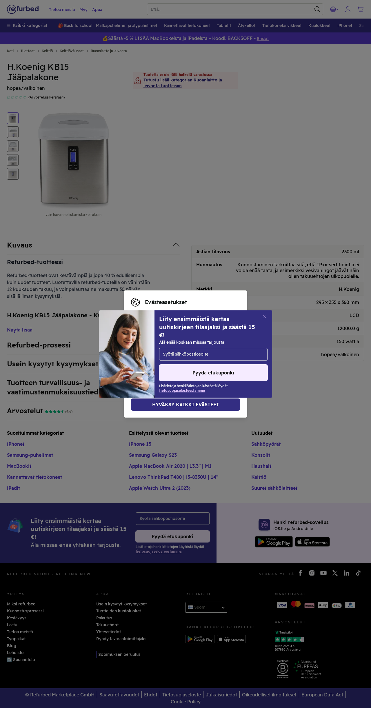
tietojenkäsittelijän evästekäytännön (168, 363)
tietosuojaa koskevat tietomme (162, 357)
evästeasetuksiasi (148, 351)
